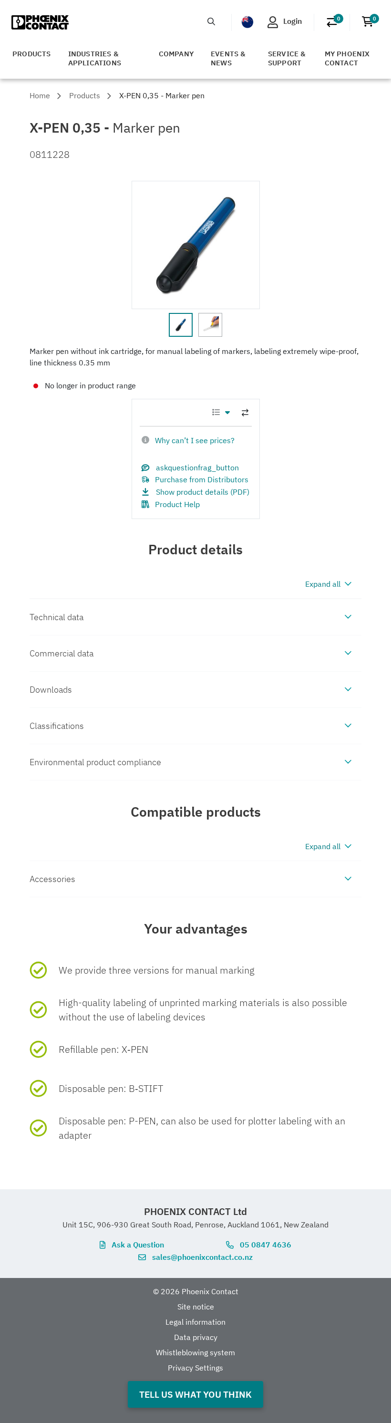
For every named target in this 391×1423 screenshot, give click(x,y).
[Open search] (211, 21)
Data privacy (195, 1337)
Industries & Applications (94, 58)
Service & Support (287, 58)
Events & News (228, 58)
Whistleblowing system (195, 1352)
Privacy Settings (195, 1367)
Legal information (195, 1322)
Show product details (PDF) (202, 492)
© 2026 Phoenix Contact (195, 1291)
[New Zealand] (247, 22)
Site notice (195, 1306)
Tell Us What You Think (195, 1394)
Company (176, 53)
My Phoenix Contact (347, 58)
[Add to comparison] (245, 412)
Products (31, 53)
